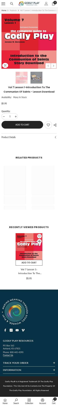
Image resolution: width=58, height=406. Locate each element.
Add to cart (22, 124)
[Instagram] (11, 330)
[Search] (12, 3)
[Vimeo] (23, 330)
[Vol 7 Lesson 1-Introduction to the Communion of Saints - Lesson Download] (29, 246)
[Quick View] (39, 241)
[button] (48, 65)
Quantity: (5, 111)
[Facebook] (5, 330)
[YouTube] (17, 330)
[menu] (3, 3)
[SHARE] (54, 125)
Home (3, 10)
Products (13, 10)
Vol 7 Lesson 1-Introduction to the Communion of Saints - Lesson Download (29, 271)
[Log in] (46, 3)
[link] (15, 200)
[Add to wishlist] (48, 125)
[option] (29, 41)
